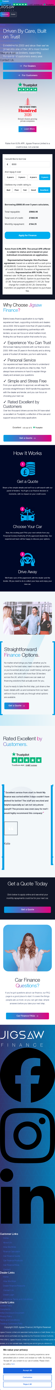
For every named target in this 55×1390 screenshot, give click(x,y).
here (13, 1364)
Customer (5, 14)
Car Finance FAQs (8, 46)
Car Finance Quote (8, 39)
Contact (3, 50)
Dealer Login (8, 1295)
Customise (27, 1377)
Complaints (5, 1309)
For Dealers (29, 66)
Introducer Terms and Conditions (17, 1299)
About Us (4, 28)
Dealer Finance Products (14, 1286)
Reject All (27, 1384)
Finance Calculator (8, 36)
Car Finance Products (9, 43)
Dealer (13, 14)
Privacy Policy (6, 1317)
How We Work (6, 32)
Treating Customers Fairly (11, 1324)
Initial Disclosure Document (12, 1313)
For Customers (29, 75)
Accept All (27, 1370)
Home (2, 25)
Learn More (29, 129)
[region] (27, 1368)
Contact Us (8, 1290)
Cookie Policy (6, 1306)
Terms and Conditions (10, 1320)
